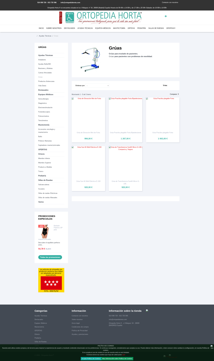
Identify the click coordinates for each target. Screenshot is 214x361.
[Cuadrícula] (171, 85)
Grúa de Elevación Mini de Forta (88, 133)
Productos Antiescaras (46, 81)
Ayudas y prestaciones (80, 334)
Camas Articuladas (45, 73)
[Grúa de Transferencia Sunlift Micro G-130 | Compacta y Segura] (125, 162)
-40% (41, 226)
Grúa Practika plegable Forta (162, 133)
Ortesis (131, 28)
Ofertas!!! (170, 28)
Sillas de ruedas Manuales (47, 197)
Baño (40, 136)
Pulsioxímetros (43, 116)
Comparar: (174, 94)
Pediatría (141, 28)
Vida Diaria (42, 86)
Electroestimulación (45, 107)
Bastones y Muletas (45, 68)
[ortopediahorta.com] (100, 17)
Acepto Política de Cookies (91, 359)
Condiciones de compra (80, 327)
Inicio (41, 28)
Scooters (41, 189)
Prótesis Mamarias (45, 141)
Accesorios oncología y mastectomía (46, 130)
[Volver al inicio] (36, 36)
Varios (41, 202)
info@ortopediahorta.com (70, 2)
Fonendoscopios (44, 112)
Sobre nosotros (54, 28)
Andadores (42, 60)
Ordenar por (80, 85)
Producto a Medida (45, 167)
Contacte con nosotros (170, 2)
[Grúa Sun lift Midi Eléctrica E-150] (88, 162)
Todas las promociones (50, 257)
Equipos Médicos (103, 28)
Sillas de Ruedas (156, 28)
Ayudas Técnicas (85, 28)
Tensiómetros (43, 120)
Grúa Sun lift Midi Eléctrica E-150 (88, 181)
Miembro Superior (44, 163)
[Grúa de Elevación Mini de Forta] (88, 113)
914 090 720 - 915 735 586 (46, 2)
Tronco (40, 171)
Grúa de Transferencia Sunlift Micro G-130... (125, 182)
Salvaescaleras (43, 185)
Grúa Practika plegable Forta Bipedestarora (125, 133)
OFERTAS (42, 149)
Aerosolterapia (43, 99)
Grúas (40, 77)
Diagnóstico (42, 103)
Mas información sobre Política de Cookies (117, 359)
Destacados (69, 28)
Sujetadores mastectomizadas (49, 145)
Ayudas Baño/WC (44, 64)
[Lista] (174, 85)
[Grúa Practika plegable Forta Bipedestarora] (125, 113)
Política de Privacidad (79, 330)
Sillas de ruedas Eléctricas (47, 193)
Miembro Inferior (44, 158)
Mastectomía (119, 28)
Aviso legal (76, 323)
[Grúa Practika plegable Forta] (162, 113)
